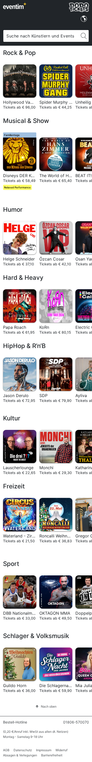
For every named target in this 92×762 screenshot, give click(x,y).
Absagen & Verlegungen (20, 755)
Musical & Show (26, 120)
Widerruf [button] (61, 750)
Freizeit (14, 486)
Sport (11, 563)
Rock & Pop (19, 52)
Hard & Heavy (23, 277)
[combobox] (41, 36)
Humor (12, 209)
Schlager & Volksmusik (36, 636)
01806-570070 (76, 722)
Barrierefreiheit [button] (51, 755)
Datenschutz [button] (23, 750)
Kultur (11, 418)
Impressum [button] (43, 750)
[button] (46, 706)
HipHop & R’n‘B (24, 346)
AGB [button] (6, 750)
